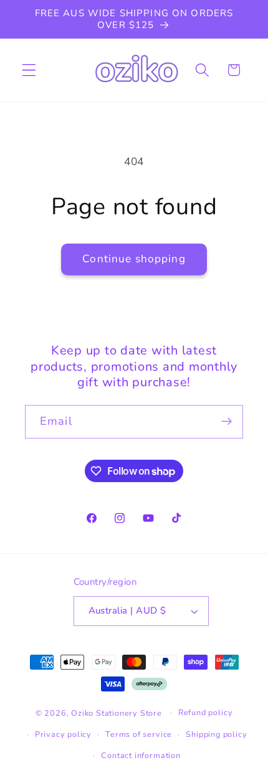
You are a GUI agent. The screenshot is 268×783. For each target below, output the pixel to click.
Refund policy (205, 712)
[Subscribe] (226, 422)
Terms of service (138, 734)
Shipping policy (216, 734)
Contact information (140, 755)
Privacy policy (63, 734)
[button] (29, 70)
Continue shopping (134, 259)
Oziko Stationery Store (116, 712)
